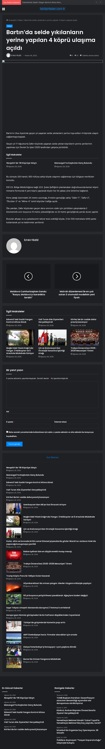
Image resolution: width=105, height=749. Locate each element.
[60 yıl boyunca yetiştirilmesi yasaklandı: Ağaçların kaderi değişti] (13, 599)
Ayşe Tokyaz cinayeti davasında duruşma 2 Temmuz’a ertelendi (38, 607)
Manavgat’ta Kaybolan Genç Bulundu (73, 163)
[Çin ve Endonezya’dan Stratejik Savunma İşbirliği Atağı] (52, 337)
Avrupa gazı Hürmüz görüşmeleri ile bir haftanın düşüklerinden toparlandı (43, 615)
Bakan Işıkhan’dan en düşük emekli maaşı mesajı (47, 551)
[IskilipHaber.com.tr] (52, 9)
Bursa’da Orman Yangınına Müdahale (42, 659)
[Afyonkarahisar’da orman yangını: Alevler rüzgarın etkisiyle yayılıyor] (13, 587)
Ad (8, 411)
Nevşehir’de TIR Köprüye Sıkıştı (21, 163)
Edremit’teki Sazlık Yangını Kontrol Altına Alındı (42, 2)
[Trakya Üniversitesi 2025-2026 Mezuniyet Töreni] (85, 337)
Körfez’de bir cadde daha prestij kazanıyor (83, 320)
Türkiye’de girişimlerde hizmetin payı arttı (44, 622)
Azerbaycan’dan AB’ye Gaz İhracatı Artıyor (44, 504)
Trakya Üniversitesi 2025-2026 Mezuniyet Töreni (83, 349)
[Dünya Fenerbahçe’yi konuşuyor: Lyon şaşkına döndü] (13, 651)
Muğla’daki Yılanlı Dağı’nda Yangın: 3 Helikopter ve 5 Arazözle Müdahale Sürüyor (20, 351)
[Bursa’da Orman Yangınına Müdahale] (13, 663)
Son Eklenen (52, 457)
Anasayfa (12, 20)
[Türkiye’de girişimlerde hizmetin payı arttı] (13, 626)
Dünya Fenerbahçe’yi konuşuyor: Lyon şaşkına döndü (49, 647)
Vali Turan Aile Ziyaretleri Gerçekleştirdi (50, 320)
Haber (20, 20)
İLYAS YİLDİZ (16, 55)
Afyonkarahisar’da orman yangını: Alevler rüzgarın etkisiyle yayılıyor (57, 583)
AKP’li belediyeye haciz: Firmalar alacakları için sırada (50, 634)
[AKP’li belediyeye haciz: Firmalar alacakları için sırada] (13, 638)
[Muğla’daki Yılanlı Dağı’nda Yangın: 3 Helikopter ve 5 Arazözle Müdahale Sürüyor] (20, 337)
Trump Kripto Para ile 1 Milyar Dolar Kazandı (28, 575)
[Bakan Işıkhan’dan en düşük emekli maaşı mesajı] (13, 555)
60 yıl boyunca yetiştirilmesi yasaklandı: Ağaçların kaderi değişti (55, 595)
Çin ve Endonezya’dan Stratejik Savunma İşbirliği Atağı (51, 351)
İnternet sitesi (60, 422)
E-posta (10, 422)
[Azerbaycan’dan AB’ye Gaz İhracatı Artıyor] (13, 508)
